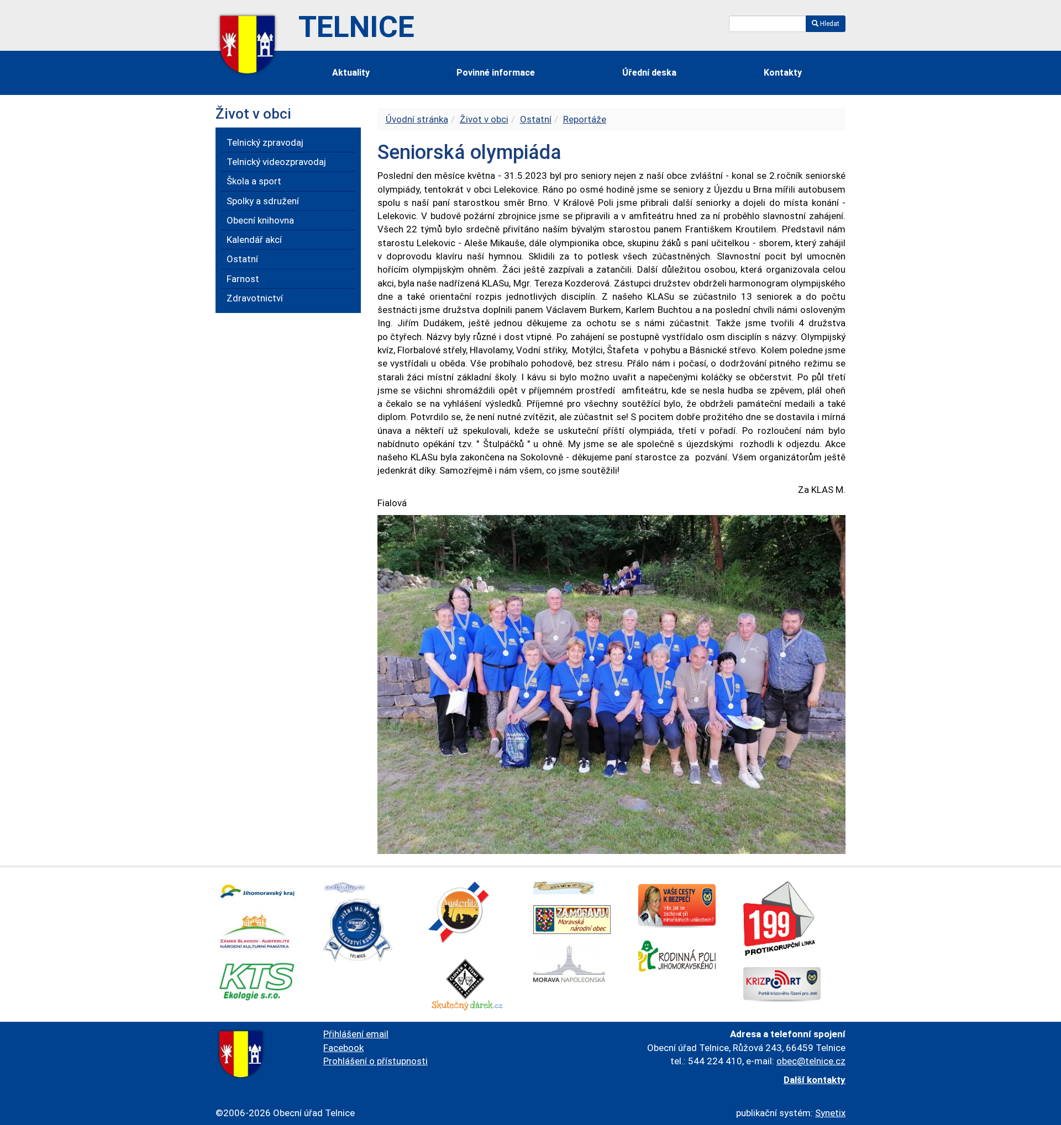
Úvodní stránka (417, 119)
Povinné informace (495, 72)
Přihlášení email (355, 1033)
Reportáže (584, 119)
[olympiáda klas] (611, 683)
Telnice (356, 26)
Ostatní (535, 119)
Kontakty (783, 72)
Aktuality (351, 72)
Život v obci (484, 119)
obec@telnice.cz (810, 1060)
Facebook (343, 1047)
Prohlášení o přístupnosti (375, 1060)
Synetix (830, 1112)
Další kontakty (814, 1079)
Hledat (828, 24)
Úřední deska (649, 72)
